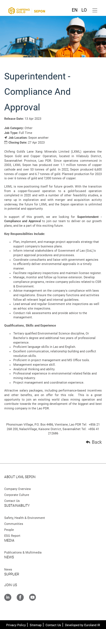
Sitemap (36, 625)
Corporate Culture (16, 495)
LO (84, 10)
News (9, 557)
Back (97, 442)
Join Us (10, 585)
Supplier (11, 574)
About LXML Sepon (20, 477)
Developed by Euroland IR (82, 625)
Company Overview (17, 489)
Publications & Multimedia (23, 552)
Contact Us (12, 501)
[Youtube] (32, 598)
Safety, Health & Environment (24, 518)
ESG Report (12, 536)
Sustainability (17, 506)
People (9, 530)
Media (9, 540)
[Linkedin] (7, 598)
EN (75, 10)
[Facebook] (20, 598)
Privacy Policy (16, 625)
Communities (13, 524)
